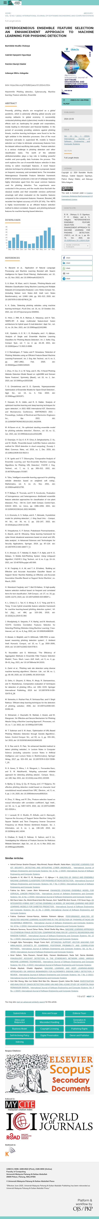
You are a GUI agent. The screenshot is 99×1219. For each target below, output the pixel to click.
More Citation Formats (73, 246)
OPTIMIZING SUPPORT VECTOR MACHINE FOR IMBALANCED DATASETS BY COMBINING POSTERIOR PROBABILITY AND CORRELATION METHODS (52, 945)
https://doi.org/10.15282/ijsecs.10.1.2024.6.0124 (30, 85)
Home (8, 13)
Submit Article (19, 1013)
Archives (88, 13)
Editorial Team (79, 1013)
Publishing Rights (79, 1029)
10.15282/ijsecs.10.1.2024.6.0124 (76, 240)
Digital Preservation (49, 1035)
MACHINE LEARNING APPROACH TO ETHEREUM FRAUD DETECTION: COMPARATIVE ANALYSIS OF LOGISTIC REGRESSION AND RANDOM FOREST (52, 932)
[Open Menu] (5, 2)
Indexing (20, 1042)
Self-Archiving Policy (19, 1035)
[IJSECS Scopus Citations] (49, 1094)
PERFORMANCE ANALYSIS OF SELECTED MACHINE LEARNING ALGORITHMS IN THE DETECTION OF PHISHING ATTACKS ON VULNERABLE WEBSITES (52, 919)
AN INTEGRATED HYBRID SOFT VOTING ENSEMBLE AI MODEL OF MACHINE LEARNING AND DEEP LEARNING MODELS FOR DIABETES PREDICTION (52, 903)
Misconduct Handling (49, 1022)
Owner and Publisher (79, 1035)
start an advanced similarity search (31, 1002)
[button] (77, 258)
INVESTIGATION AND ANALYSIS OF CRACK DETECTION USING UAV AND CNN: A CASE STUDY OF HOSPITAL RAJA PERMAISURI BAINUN (52, 984)
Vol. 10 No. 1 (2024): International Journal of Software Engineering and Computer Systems (49, 16)
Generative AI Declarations (79, 1021)
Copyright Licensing (49, 1029)
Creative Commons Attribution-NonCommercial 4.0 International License (77, 196)
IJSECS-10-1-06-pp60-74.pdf (76, 102)
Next (89, 996)
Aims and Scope (49, 1013)
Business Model (19, 1029)
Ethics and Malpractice (19, 1021)
